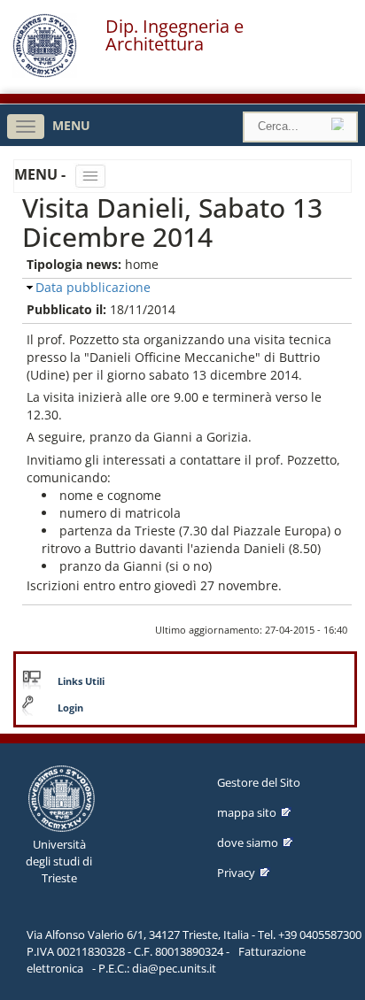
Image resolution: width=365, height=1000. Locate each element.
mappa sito (246, 812)
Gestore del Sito (258, 782)
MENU (71, 125)
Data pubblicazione (93, 287)
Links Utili (81, 681)
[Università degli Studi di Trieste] (44, 73)
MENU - (41, 174)
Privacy (236, 873)
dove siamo (247, 842)
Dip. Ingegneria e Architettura (174, 35)
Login (70, 708)
